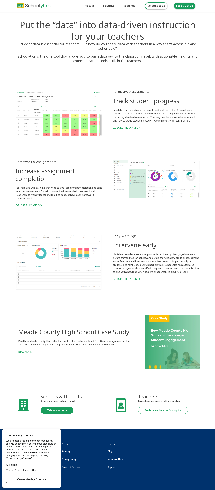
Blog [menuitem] (110, 451)
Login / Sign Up (184, 5)
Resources (129, 5)
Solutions (108, 5)
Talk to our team (57, 410)
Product (89, 5)
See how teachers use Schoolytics (163, 410)
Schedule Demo (156, 5)
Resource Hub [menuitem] (115, 459)
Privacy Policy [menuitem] (68, 459)
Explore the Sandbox (126, 127)
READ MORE (25, 351)
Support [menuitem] (112, 467)
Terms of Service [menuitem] (70, 467)
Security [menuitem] (65, 451)
